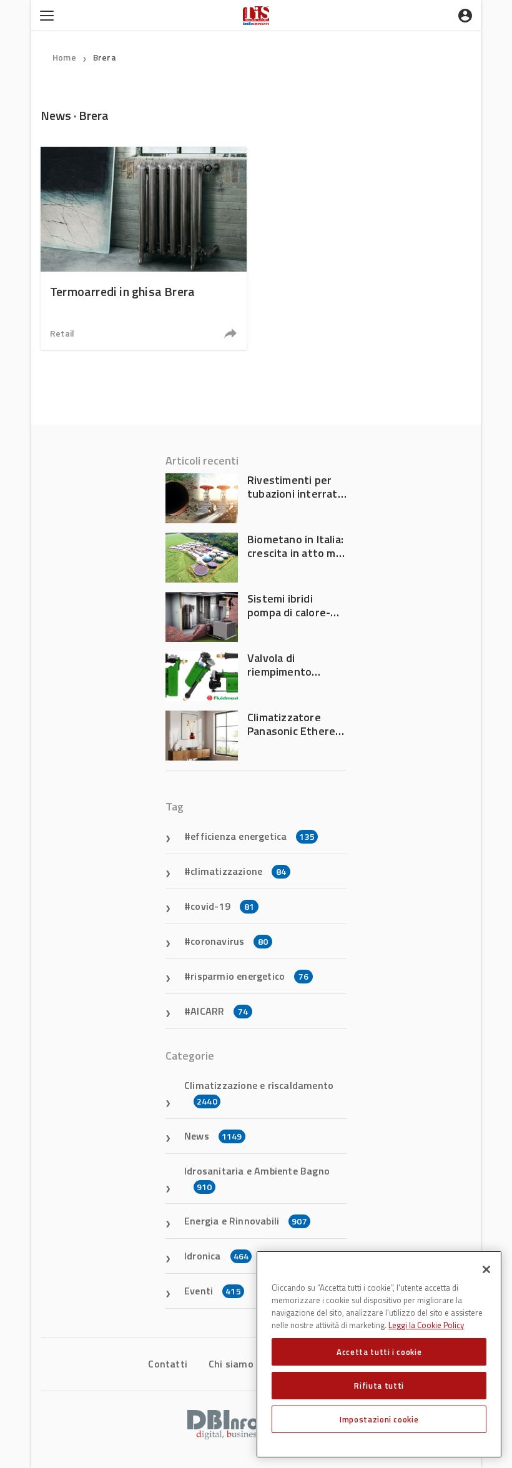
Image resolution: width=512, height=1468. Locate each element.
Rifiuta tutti (379, 1385)
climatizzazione (238, 871)
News (213, 1135)
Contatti (167, 1363)
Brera (104, 57)
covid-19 (222, 906)
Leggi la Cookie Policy (426, 1325)
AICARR (219, 1010)
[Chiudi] (486, 1269)
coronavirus (229, 941)
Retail (62, 333)
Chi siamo (231, 1363)
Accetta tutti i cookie (379, 1352)
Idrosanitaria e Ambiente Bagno (257, 1178)
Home (64, 57)
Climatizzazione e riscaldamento (258, 1093)
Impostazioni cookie (379, 1419)
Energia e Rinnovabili (245, 1220)
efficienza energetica (252, 836)
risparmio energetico (249, 975)
